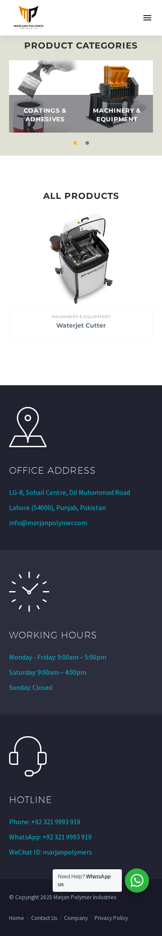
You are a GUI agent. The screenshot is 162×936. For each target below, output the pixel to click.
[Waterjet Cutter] (81, 259)
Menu (147, 17)
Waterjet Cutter (81, 325)
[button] (75, 143)
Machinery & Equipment (81, 316)
